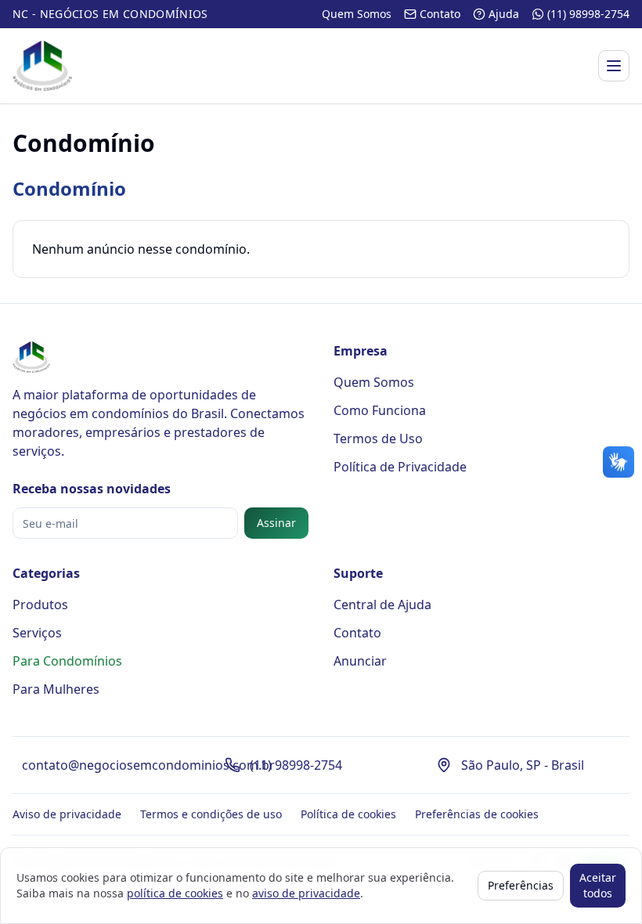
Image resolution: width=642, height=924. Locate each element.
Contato (357, 632)
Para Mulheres (56, 689)
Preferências (521, 885)
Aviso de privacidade (67, 814)
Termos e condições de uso (211, 814)
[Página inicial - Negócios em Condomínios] (42, 66)
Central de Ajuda (382, 604)
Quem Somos (374, 382)
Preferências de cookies (477, 814)
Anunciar (360, 661)
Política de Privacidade (400, 466)
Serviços (37, 632)
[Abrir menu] (613, 65)
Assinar (276, 522)
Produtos (40, 604)
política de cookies (175, 893)
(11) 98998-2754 (296, 765)
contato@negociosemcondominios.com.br (148, 765)
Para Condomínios (67, 661)
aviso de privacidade (306, 893)
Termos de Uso (378, 438)
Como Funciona (380, 410)
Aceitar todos (597, 885)
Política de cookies (348, 814)
